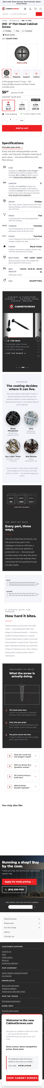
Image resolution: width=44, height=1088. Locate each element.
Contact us (6, 951)
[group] (22, 338)
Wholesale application (11, 1001)
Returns (5, 960)
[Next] (37, 338)
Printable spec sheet (11, 147)
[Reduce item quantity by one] (4, 119)
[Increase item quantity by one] (16, 119)
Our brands (6, 976)
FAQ (4, 954)
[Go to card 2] (18, 367)
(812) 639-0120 (16, 889)
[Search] (39, 14)
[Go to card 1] (16, 367)
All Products (14, 21)
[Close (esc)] (40, 1016)
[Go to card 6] (27, 367)
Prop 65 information (10, 1011)
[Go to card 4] (23, 367)
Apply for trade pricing (18, 881)
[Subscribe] (34, 907)
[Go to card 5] (25, 367)
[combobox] (22, 14)
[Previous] (6, 338)
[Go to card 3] (20, 367)
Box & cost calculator (10, 986)
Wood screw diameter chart (24, 177)
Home (4, 21)
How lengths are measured (20, 195)
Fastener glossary (9, 988)
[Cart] (35, 9)
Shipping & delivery (10, 963)
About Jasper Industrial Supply (15, 973)
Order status (7, 957)
